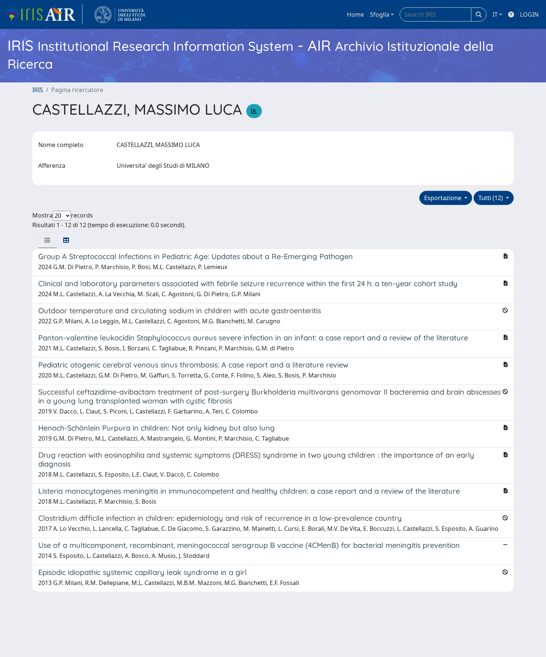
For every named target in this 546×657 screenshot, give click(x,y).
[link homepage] (43, 14)
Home (355, 14)
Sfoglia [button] (379, 14)
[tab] (47, 240)
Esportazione (443, 198)
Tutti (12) (491, 198)
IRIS (37, 90)
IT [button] (495, 14)
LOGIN (529, 14)
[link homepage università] (119, 14)
